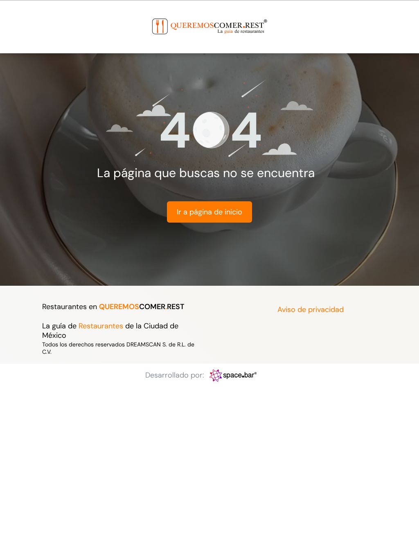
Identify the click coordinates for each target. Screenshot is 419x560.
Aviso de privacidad (310, 309)
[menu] (18, 17)
